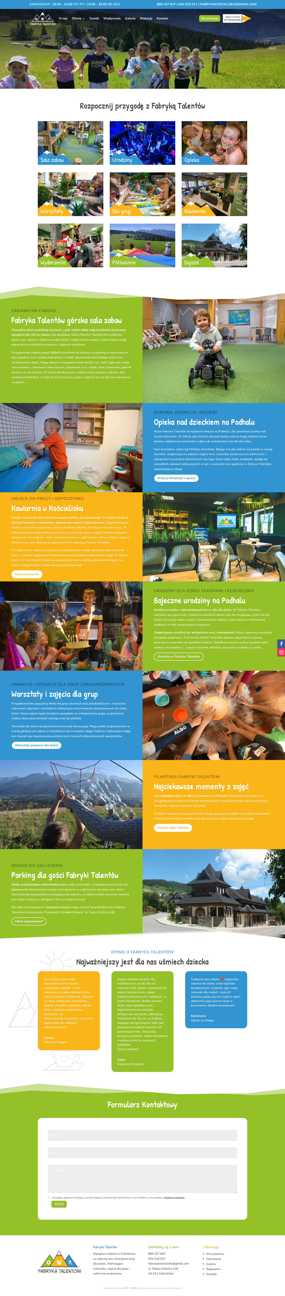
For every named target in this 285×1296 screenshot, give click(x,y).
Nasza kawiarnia (27, 574)
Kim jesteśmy (215, 1254)
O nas (63, 18)
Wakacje (146, 18)
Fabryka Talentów (113, 1288)
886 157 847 (167, 4)
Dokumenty (213, 1259)
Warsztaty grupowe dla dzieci (36, 745)
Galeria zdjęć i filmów (173, 828)
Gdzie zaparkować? (29, 921)
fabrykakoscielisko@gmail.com (228, 4)
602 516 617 (187, 4)
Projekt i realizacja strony (151, 1288)
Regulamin (213, 1269)
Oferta (76, 18)
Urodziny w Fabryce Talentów (178, 656)
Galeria (130, 18)
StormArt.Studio (172, 1288)
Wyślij (59, 1204)
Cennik (94, 18)
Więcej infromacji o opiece (176, 478)
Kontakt (162, 18)
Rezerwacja (209, 18)
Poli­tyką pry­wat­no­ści (174, 1197)
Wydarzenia (112, 18)
